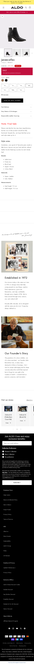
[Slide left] (2, 53)
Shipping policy (22, 646)
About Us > (30, 400)
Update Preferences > (9, 568)
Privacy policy (28, 643)
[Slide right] (32, 53)
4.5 (30, 86)
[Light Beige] (3, 81)
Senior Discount (7, 609)
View (7, 423)
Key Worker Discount (9, 594)
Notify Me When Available (12, 100)
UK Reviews (6, 556)
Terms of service (13, 646)
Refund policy (19, 643)
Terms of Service (8, 519)
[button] (26, 7)
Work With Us (7, 616)
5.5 (14, 90)
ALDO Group (7, 546)
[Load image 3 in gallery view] (26, 53)
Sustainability (6, 541)
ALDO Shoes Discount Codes (11, 584)
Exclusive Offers (8, 580)
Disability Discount (8, 599)
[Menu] (3, 7)
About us (5, 531)
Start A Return (7, 505)
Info (4, 526)
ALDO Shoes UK (10, 643)
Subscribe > (17, 482)
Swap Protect (7, 509)
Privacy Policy (7, 514)
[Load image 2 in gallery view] (17, 53)
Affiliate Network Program (10, 621)
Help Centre (6, 495)
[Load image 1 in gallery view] (8, 53)
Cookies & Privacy (9, 563)
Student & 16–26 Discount (10, 604)
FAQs (4, 551)
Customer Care (8, 490)
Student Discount (8, 589)
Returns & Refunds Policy (10, 500)
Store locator (7, 536)
